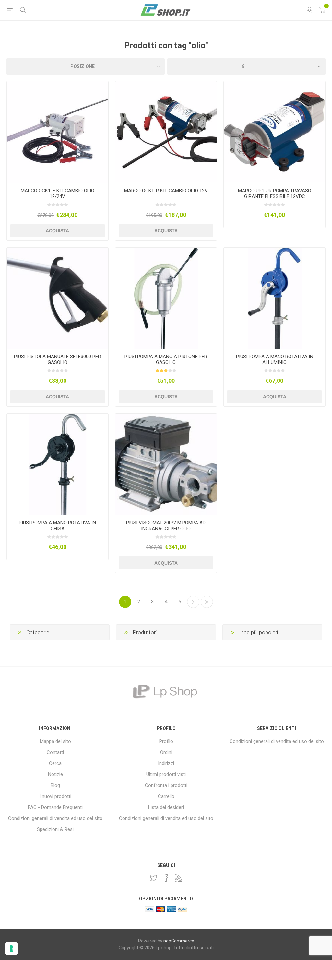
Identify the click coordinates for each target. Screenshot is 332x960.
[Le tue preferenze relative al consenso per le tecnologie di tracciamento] (11, 948)
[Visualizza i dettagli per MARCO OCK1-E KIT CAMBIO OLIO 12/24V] (57, 132)
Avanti (193, 602)
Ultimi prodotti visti (166, 774)
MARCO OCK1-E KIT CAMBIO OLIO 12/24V (57, 193)
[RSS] (178, 878)
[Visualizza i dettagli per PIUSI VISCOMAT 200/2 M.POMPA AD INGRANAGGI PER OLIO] (166, 464)
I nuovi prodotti (55, 796)
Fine (207, 602)
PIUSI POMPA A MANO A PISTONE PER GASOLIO (165, 359)
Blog (55, 785)
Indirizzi (166, 763)
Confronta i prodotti (166, 785)
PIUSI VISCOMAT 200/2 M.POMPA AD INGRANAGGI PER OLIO (166, 526)
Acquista (57, 230)
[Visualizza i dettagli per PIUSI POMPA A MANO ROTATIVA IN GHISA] (57, 464)
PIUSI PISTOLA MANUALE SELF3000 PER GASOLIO (57, 359)
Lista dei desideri (166, 807)
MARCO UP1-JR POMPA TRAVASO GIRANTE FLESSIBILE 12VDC (274, 193)
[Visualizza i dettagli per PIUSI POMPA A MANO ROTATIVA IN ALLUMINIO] (274, 298)
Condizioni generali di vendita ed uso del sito (55, 818)
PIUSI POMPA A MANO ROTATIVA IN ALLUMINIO (274, 359)
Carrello (166, 796)
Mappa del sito (55, 741)
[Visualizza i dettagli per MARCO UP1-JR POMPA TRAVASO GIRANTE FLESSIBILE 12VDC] (274, 132)
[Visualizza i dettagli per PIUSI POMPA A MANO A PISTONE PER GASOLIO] (166, 298)
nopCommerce (178, 940)
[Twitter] (153, 878)
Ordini (166, 752)
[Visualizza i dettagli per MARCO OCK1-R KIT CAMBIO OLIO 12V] (166, 132)
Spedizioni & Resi (55, 829)
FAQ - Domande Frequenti (55, 807)
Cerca (55, 763)
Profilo (166, 741)
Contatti (55, 752)
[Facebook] (166, 878)
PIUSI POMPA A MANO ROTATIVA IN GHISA (57, 526)
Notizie (55, 774)
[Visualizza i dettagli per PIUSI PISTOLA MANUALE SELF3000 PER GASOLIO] (57, 298)
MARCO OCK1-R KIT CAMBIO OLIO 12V (166, 190)
